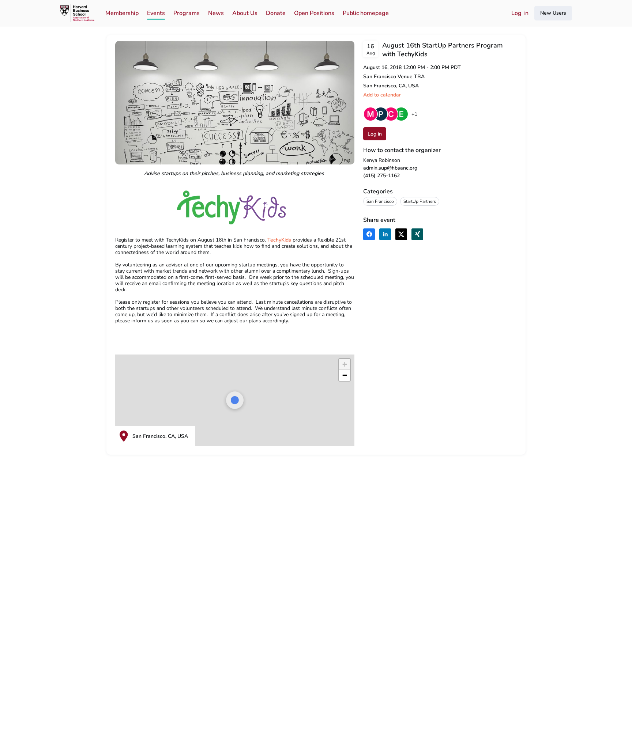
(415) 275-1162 (381, 175)
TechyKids (279, 239)
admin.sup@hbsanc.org (390, 167)
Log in (519, 13)
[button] (382, 95)
